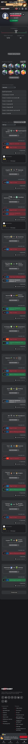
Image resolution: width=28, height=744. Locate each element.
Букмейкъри (6, 710)
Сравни (5, 714)
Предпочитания (23, 739)
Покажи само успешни (14, 54)
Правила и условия (19, 721)
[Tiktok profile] (21, 697)
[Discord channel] (6, 701)
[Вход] (22, 8)
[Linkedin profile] (18, 697)
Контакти (18, 710)
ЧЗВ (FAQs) (19, 708)
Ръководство (6, 723)
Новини (5, 721)
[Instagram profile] (15, 697)
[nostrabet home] (7, 689)
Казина (5, 712)
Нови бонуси (24, 742)
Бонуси (5, 708)
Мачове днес (10, 742)
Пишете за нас (20, 714)
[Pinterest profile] (12, 697)
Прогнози (3, 742)
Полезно (17, 742)
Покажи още (14, 592)
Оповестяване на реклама (21, 729)
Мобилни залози (7, 719)
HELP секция (19, 724)
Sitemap (18, 726)
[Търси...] (19, 8)
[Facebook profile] (2, 697)
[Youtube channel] (6, 697)
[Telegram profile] (2, 701)
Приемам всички (23, 736)
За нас (18, 712)
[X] (9, 697)
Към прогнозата (13, 135)
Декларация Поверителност (20, 717)
